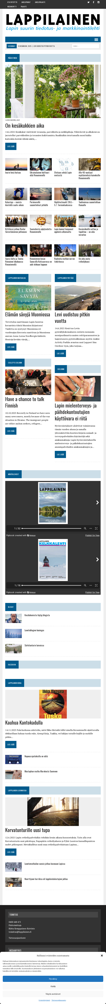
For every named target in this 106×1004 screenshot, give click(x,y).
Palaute (24, 6)
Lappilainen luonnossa (17, 790)
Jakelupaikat (26, 2)
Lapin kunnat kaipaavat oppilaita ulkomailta (63, 230)
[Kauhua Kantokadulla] (53, 716)
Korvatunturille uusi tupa (27, 829)
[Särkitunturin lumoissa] (13, 651)
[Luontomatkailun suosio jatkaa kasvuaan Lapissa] (13, 869)
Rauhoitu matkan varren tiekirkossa (64, 260)
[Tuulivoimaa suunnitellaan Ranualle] (90, 198)
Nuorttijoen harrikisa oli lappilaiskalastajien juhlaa (46, 879)
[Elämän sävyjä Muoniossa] (28, 308)
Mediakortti (12, 6)
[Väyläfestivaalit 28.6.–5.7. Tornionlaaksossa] (65, 198)
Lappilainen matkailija (17, 277)
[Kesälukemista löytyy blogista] (13, 621)
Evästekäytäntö (44, 1000)
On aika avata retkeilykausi (84, 260)
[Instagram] (98, 2)
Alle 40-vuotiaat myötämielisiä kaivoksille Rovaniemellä (89, 175)
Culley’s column (15, 362)
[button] (101, 955)
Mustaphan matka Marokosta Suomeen (41, 771)
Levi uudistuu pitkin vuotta (72, 317)
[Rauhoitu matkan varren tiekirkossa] (65, 254)
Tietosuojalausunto (58, 1000)
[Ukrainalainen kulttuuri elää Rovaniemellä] (41, 168)
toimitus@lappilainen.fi (20, 931)
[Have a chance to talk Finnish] (28, 393)
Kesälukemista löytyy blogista (37, 615)
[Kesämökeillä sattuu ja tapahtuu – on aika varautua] (90, 225)
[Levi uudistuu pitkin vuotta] (78, 308)
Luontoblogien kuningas (34, 630)
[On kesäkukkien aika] (53, 116)
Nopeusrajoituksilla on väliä (36, 756)
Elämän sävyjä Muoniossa (27, 314)
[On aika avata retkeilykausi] (90, 254)
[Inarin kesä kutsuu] (16, 168)
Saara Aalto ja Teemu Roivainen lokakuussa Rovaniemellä (14, 261)
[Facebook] (93, 2)
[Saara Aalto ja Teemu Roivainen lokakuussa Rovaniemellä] (16, 254)
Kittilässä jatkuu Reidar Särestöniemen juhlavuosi (16, 230)
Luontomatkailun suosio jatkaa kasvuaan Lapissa (45, 863)
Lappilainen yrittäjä (65, 277)
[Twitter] (88, 2)
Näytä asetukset (53, 994)
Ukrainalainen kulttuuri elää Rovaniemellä (39, 174)
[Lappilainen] (53, 23)
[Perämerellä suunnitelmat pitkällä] (41, 198)
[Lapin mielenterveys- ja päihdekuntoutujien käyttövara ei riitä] (78, 399)
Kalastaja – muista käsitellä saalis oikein (14, 204)
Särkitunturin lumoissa (34, 645)
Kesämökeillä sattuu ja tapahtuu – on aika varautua (88, 231)
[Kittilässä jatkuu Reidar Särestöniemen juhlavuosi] (16, 225)
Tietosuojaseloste (17, 937)
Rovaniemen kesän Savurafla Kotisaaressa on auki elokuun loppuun (41, 261)
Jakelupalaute (40, 2)
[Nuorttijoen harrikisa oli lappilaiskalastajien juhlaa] (13, 885)
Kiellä (53, 986)
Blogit (11, 606)
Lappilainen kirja (14, 682)
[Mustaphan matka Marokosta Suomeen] (13, 777)
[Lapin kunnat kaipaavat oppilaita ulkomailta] (65, 225)
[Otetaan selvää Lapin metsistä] (65, 168)
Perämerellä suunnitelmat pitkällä (39, 204)
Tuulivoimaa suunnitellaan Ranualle (89, 204)
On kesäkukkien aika (24, 125)
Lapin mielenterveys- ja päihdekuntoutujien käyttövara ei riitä (76, 412)
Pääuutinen (12, 57)
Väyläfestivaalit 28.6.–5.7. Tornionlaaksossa (63, 204)
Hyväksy (53, 979)
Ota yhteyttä (12, 2)
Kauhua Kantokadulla (24, 722)
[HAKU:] (85, 45)
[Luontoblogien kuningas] (13, 636)
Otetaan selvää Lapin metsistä (63, 174)
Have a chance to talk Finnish (24, 402)
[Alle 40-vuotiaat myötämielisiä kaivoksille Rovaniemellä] (90, 168)
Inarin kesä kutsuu (13, 172)
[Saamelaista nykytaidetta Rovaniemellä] (41, 225)
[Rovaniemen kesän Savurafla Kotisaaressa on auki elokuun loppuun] (41, 254)
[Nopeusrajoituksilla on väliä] (13, 762)
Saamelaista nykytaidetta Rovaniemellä (40, 230)
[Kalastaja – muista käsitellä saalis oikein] (16, 198)
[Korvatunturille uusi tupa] (53, 824)
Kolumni (61, 369)
